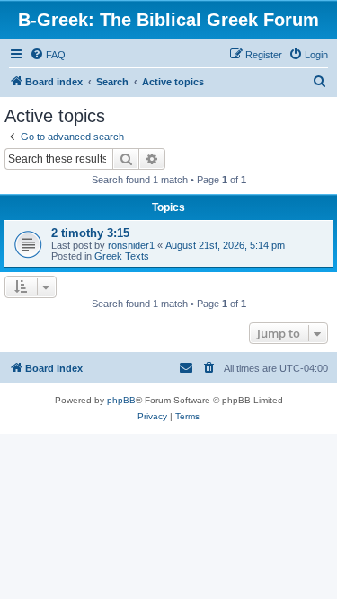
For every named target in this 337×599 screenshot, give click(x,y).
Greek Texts (121, 256)
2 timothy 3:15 (90, 233)
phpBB (121, 400)
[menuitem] (48, 55)
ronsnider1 (131, 245)
